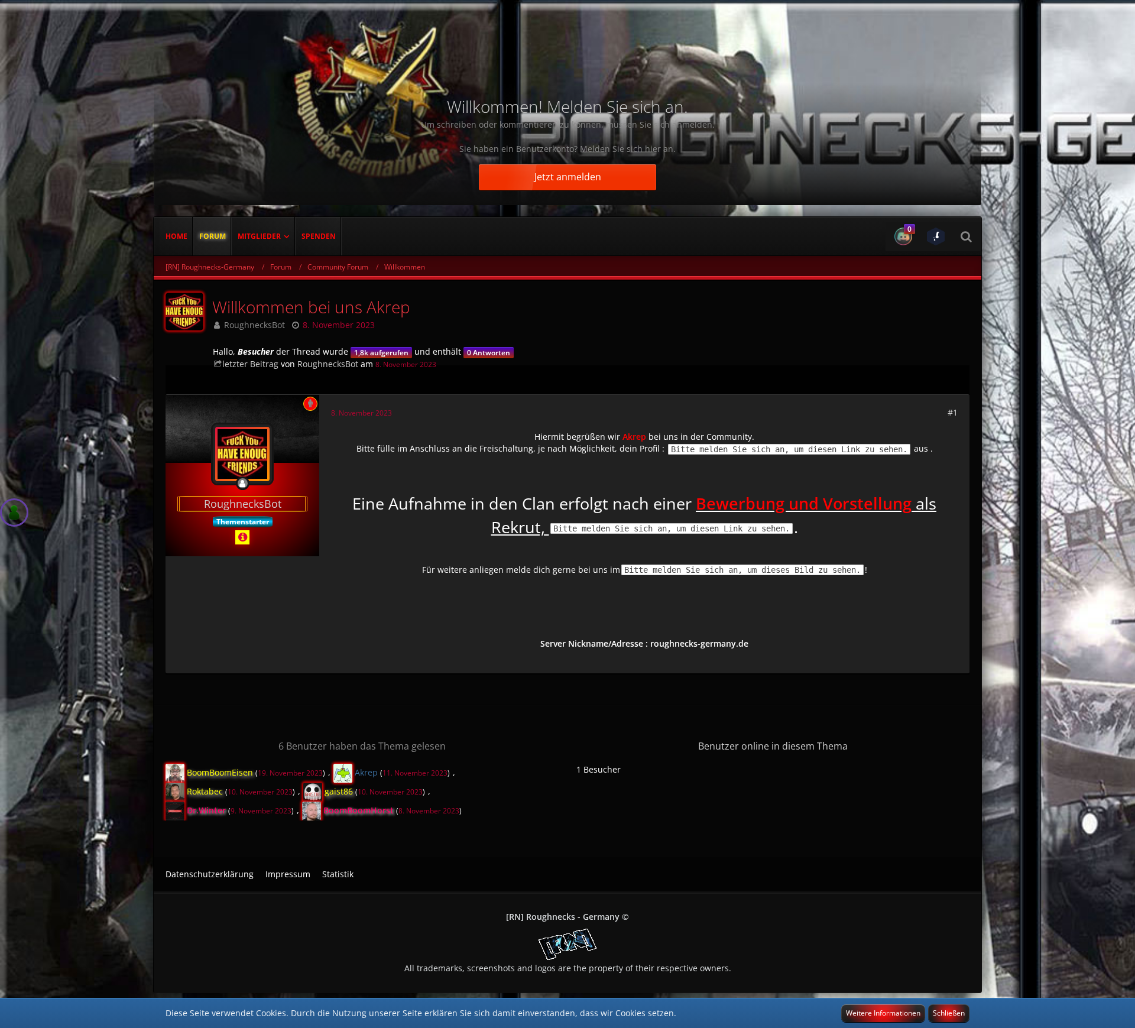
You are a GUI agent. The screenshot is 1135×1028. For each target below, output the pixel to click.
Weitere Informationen (883, 1013)
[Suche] (966, 236)
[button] (902, 236)
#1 (953, 412)
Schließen (949, 1013)
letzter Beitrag (250, 363)
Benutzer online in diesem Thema (773, 746)
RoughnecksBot (254, 324)
